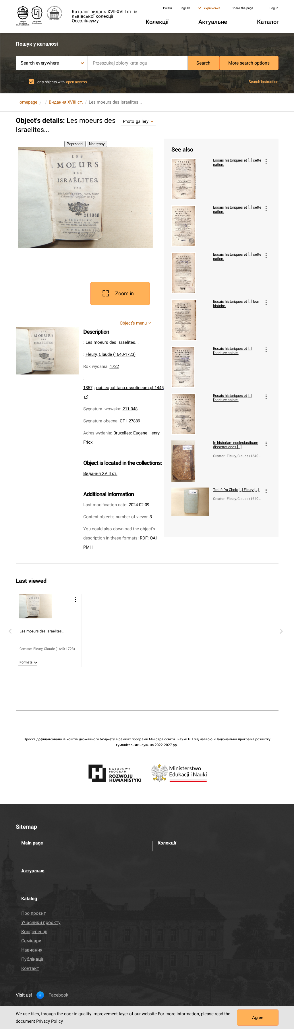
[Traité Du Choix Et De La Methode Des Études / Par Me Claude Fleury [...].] (190, 508)
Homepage (26, 102)
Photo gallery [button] (136, 121)
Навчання (31, 950)
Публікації (32, 959)
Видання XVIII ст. (66, 102)
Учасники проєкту (41, 922)
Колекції (167, 843)
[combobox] (138, 63)
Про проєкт (33, 913)
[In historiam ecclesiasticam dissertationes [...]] (190, 461)
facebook (58, 995)
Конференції (34, 931)
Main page (32, 843)
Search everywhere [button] (40, 63)
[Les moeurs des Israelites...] (35, 610)
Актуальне (33, 870)
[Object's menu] (266, 161)
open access (76, 82)
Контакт (30, 968)
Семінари (31, 940)
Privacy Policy (49, 1021)
